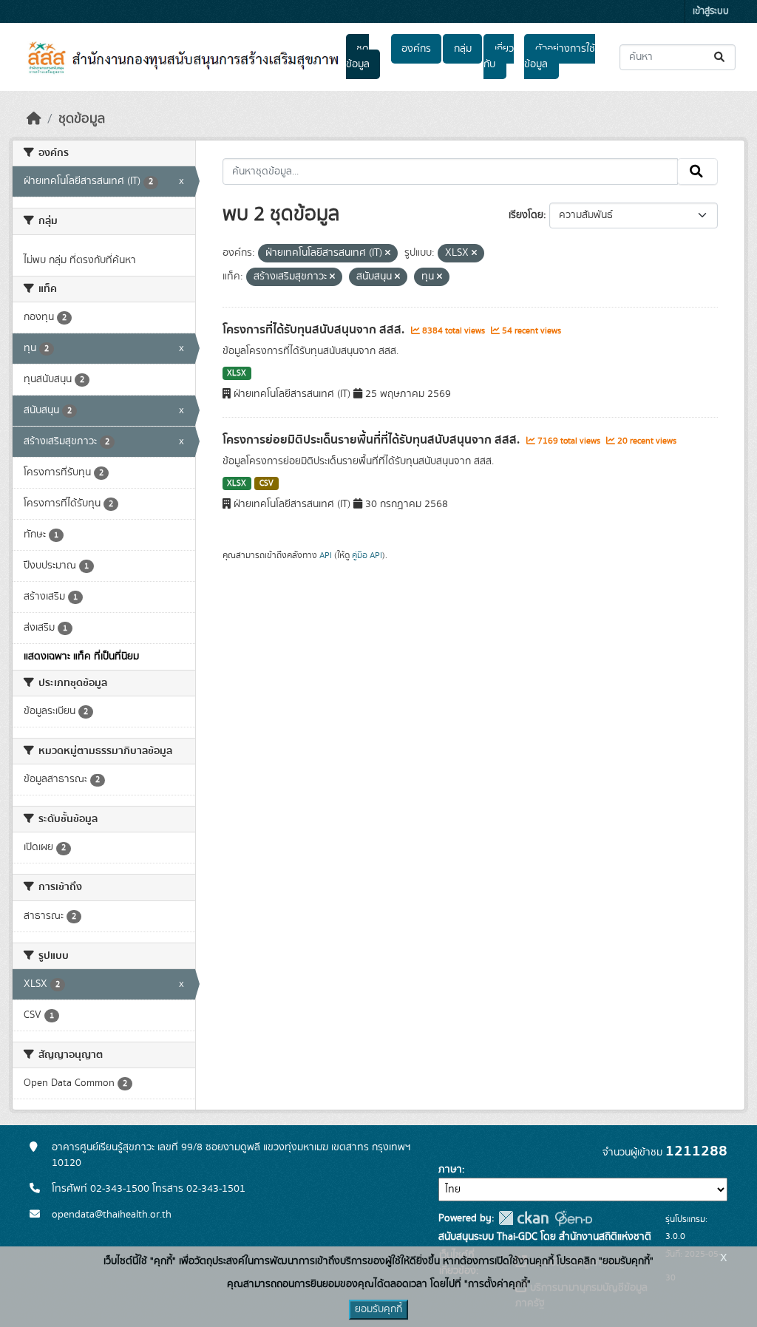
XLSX (236, 373)
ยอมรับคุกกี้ (378, 1309)
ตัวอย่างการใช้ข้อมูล (559, 56)
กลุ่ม (463, 48)
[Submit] (720, 57)
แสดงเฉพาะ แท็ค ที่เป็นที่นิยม (81, 656)
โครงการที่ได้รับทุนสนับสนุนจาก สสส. (315, 329)
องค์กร (416, 48)
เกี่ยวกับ (498, 56)
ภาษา (450, 1169)
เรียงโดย (526, 215)
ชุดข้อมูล (358, 56)
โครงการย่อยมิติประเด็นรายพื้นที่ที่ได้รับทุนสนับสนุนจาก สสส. (373, 439)
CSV (266, 483)
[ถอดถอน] (387, 253)
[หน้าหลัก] (34, 119)
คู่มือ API (367, 555)
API (325, 555)
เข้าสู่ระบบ (711, 11)
